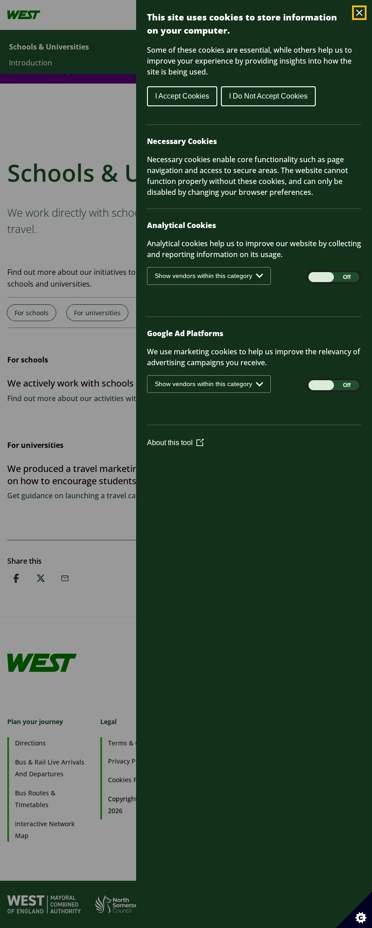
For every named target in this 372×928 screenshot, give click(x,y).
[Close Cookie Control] (359, 12)
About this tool (175, 443)
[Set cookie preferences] (354, 910)
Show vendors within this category (203, 275)
